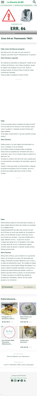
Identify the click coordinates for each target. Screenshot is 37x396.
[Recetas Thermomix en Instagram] (15, 381)
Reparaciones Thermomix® (23, 5)
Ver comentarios (28, 287)
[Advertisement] (18, 98)
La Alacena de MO (15, 2)
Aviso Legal (13, 378)
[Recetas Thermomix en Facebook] (12, 381)
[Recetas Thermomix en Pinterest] (21, 381)
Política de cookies (22, 378)
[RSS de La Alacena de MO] (24, 381)
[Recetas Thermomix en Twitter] (18, 381)
